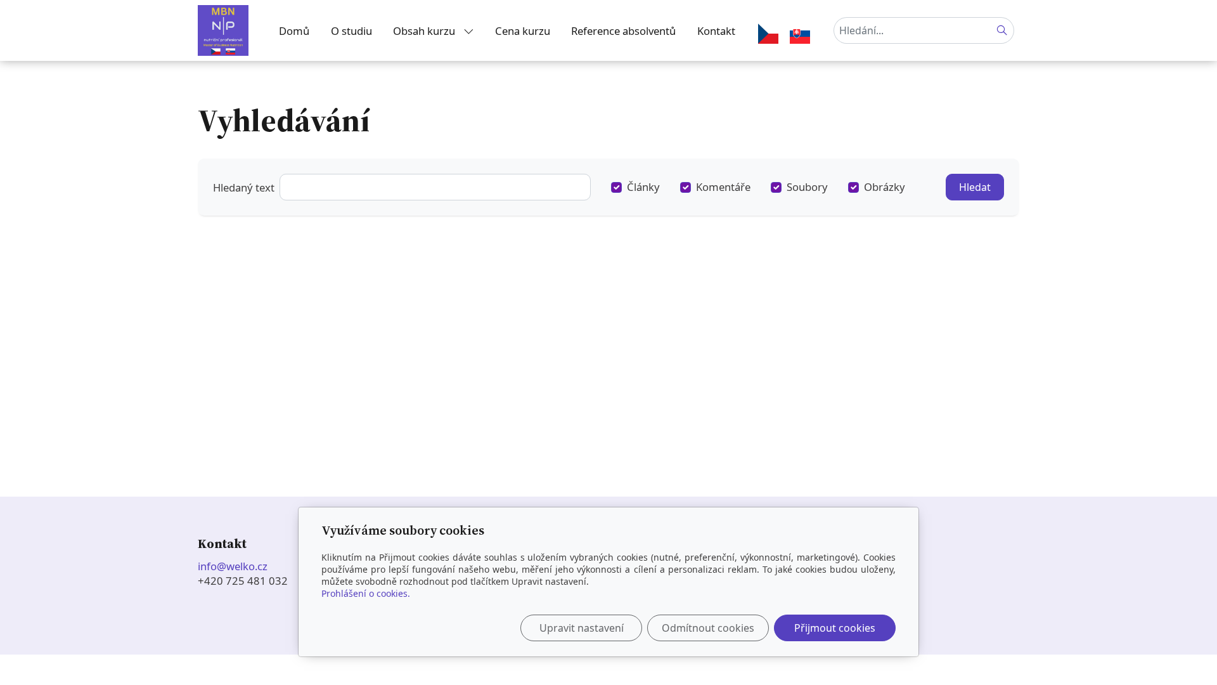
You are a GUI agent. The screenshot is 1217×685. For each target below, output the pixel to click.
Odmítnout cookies (708, 628)
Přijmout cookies (834, 628)
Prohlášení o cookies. (365, 593)
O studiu (351, 30)
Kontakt (716, 30)
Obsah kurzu (425, 30)
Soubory (807, 186)
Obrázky (884, 186)
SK (802, 36)
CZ (770, 36)
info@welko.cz (234, 566)
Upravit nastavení (581, 628)
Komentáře (723, 186)
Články (643, 186)
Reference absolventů (623, 30)
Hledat (975, 187)
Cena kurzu (522, 30)
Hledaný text (243, 187)
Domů (294, 30)
